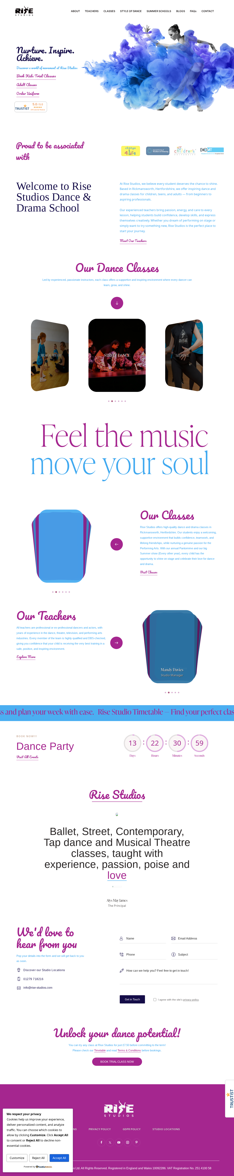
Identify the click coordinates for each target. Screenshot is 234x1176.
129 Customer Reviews (38, 109)
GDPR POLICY (132, 1129)
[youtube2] (119, 1142)
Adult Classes (26, 85)
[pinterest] (136, 1142)
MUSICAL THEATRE (51, 355)
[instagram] (128, 1142)
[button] (109, 401)
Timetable (100, 1050)
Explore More (25, 656)
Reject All (38, 1158)
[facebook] (101, 1142)
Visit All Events (27, 756)
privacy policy (191, 999)
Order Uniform (27, 93)
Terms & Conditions (129, 1050)
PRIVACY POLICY (100, 1129)
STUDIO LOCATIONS (166, 1129)
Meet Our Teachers (133, 240)
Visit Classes (148, 572)
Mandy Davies (172, 669)
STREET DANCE (117, 355)
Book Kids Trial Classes (36, 76)
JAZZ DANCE (182, 355)
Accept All (59, 1158)
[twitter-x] (110, 1142)
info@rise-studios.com (37, 987)
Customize (17, 1158)
